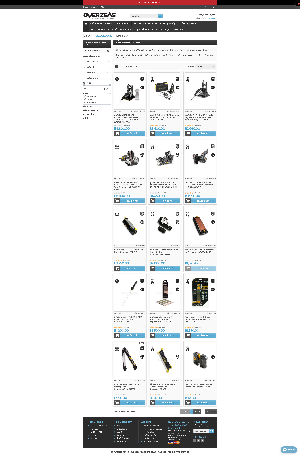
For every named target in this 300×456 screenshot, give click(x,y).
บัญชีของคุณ (148, 438)
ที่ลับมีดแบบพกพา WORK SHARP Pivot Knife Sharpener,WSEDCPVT (200, 385)
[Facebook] (194, 440)
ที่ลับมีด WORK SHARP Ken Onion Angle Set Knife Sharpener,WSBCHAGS (164, 252)
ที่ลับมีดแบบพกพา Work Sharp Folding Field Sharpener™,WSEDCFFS (126, 386)
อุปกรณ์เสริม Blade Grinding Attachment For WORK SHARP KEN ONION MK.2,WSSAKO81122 (163, 184)
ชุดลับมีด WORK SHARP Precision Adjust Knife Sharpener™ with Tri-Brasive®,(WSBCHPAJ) (199, 117)
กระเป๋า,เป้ (121, 432)
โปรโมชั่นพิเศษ (123, 438)
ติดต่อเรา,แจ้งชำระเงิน (151, 441)
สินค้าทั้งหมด (96, 23)
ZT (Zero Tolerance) (99, 425)
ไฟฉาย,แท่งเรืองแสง (191, 23)
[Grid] (116, 66)
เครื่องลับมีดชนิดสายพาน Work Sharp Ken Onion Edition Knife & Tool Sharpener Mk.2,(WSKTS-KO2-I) (129, 186)
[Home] (86, 26)
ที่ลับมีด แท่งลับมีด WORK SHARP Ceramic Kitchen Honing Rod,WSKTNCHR (128, 319)
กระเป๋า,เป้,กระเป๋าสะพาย (123, 29)
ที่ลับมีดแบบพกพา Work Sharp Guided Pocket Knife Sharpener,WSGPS (162, 386)
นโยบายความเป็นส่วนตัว (152, 428)
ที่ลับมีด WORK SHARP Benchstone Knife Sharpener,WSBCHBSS (129, 251)
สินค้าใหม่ (109, 23)
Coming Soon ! (123, 23)
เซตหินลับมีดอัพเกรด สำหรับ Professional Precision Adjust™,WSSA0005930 (161, 319)
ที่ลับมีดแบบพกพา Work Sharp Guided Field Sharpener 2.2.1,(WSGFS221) (198, 319)
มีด (134, 23)
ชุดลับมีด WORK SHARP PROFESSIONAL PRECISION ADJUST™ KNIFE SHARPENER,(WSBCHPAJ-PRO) (127, 118)
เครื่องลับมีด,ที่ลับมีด (148, 23)
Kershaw (94, 428)
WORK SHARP (93, 50)
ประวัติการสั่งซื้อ (149, 435)
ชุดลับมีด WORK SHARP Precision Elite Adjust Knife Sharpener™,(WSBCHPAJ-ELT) (164, 117)
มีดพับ (119, 425)
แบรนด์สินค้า (122, 441)
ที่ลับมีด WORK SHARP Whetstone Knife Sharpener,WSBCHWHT (199, 251)
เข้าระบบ (211, 18)
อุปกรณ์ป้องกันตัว (145, 29)
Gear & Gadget (163, 29)
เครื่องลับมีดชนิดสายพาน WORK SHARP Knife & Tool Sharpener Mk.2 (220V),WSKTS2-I (199, 184)
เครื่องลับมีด (122, 428)
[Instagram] (198, 440)
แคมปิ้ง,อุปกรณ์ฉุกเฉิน (169, 23)
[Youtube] (202, 440)
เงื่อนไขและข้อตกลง (151, 425)
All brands (178, 29)
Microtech (95, 435)
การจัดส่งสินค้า (149, 432)
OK (160, 16)
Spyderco (95, 438)
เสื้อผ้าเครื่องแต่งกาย (99, 29)
